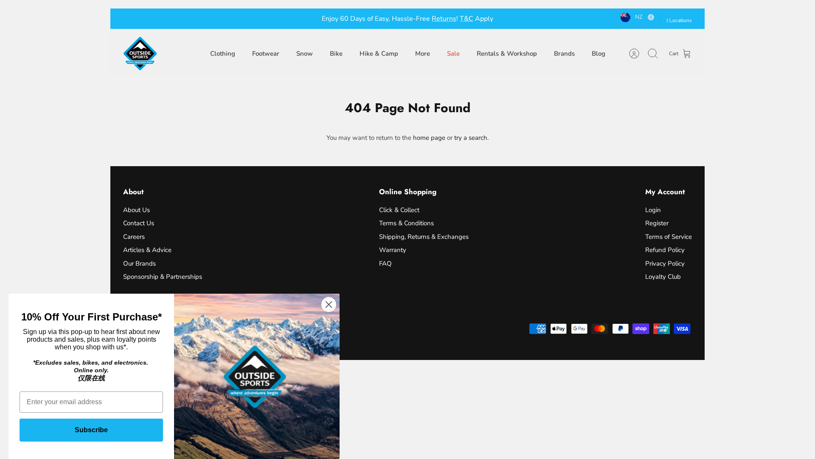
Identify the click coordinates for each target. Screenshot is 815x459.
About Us (136, 210)
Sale (453, 53)
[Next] (537, 18)
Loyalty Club (663, 276)
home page (429, 137)
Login (653, 210)
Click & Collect (399, 210)
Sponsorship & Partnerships (162, 276)
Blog (598, 53)
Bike (336, 53)
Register (657, 223)
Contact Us (138, 223)
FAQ (385, 263)
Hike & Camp (379, 53)
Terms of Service (668, 236)
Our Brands (139, 263)
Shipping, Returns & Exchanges (424, 236)
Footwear (265, 53)
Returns (444, 18)
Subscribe (91, 430)
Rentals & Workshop (507, 53)
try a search (470, 137)
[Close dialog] (328, 304)
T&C (466, 18)
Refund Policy (665, 250)
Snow (304, 53)
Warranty (392, 250)
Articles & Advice (147, 250)
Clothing (222, 53)
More (422, 53)
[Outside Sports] (140, 54)
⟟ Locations (679, 20)
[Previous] (278, 18)
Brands (564, 53)
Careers (134, 236)
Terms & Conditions (406, 223)
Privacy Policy (665, 263)
